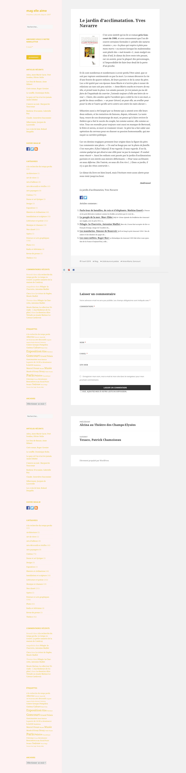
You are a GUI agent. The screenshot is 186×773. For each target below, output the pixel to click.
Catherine (43, 342)
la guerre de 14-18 (33, 362)
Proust (36, 379)
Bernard (37, 342)
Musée (48, 368)
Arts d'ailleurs (32, 182)
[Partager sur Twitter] (85, 197)
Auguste (49, 340)
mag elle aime (36, 11)
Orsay (42, 371)
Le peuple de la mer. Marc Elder (96, 217)
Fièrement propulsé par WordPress (94, 460)
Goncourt (33, 356)
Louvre (29, 365)
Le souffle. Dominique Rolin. (38, 93)
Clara (28, 293)
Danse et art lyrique (34, 199)
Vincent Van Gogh (31, 387)
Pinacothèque (46, 376)
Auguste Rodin (30, 342)
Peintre (38, 375)
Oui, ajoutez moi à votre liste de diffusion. (104, 391)
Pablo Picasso (49, 371)
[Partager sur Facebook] (81, 197)
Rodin (38, 382)
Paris (30, 375)
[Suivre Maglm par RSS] (36, 149)
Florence (50, 352)
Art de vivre (31, 178)
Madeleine (37, 365)
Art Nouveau (30, 340)
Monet (42, 368)
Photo (28, 245)
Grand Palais (46, 356)
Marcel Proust (32, 368)
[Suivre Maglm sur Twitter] (32, 149)
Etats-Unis (44, 348)
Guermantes (31, 359)
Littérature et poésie (34, 221)
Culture (37, 347)
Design (29, 203)
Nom (83, 342)
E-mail (29, 47)
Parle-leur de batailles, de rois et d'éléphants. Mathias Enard (111, 210)
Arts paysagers (32, 190)
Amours (37, 337)
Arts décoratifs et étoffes (36, 186)
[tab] (64, 270)
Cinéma (29, 195)
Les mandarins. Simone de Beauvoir (99, 231)
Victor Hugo (44, 384)
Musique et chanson (34, 225)
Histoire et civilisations (35, 212)
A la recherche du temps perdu (39, 166)
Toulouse (36, 384)
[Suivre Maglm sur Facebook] (28, 149)
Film (44, 351)
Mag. (96, 261)
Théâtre (29, 258)
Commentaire (87, 306)
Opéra (29, 234)
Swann (29, 384)
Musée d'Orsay (32, 371)
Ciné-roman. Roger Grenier (37, 88)
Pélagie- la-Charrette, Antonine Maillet (100, 224)
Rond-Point (44, 382)
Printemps (30, 379)
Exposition (30, 208)
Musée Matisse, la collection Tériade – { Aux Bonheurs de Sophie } (39, 310)
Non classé (30, 229)
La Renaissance (46, 362)
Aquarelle (42, 337)
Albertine (30, 337)
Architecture (31, 173)
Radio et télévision (34, 249)
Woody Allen (40, 387)
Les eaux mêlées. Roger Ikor (94, 238)
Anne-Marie (127, 261)
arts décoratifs (40, 340)
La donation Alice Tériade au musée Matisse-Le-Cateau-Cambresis (38, 315)
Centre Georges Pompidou (37, 345)
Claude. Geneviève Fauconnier (38, 118)
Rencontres (31, 381)
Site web (84, 365)
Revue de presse (33, 253)
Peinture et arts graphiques (37, 238)
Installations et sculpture (36, 216)
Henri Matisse (42, 359)
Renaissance (42, 379)
